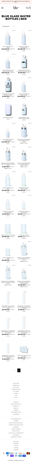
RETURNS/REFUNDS (16, 419)
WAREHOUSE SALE (16, 389)
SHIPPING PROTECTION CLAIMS (16, 425)
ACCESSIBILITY (16, 435)
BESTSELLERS (16, 385)
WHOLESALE (16, 414)
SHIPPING (16, 420)
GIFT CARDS (16, 391)
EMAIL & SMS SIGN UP (16, 404)
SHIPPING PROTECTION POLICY (16, 422)
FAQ (16, 395)
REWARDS (16, 402)
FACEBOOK (16, 443)
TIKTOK (16, 445)
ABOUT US (16, 408)
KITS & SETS (16, 387)
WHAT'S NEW (16, 383)
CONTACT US (16, 406)
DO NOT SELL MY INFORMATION (16, 433)
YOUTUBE (16, 447)
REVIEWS (16, 393)
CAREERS (16, 410)
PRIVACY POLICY (16, 431)
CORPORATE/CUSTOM (16, 412)
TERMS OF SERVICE (16, 429)
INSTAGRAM (16, 441)
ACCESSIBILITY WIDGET (16, 437)
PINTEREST (16, 449)
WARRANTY (16, 427)
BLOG (16, 397)
